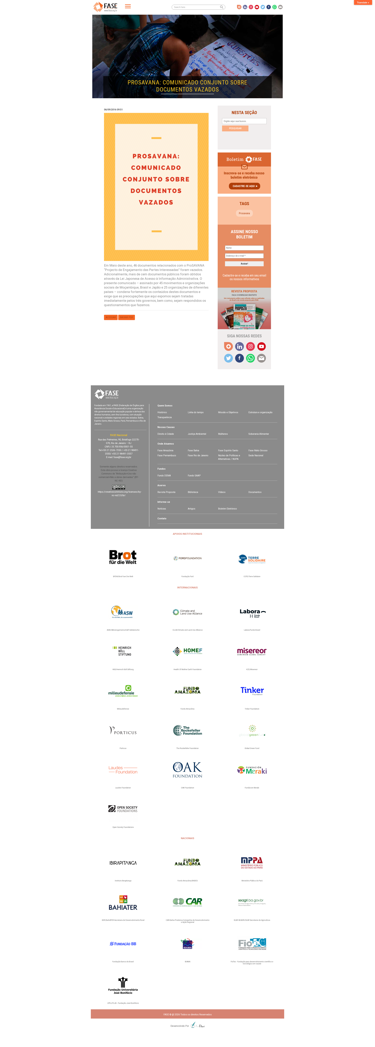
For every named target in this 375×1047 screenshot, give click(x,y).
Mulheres (223, 434)
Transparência (164, 417)
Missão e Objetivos (228, 412)
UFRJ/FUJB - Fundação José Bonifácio (123, 1003)
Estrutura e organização (260, 412)
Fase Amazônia (165, 450)
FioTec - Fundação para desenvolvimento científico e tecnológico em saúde (252, 963)
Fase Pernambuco (166, 455)
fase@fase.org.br (122, 457)
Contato (161, 518)
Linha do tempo (196, 412)
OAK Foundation (187, 788)
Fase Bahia (193, 450)
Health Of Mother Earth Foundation (188, 669)
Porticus (123, 748)
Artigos (191, 508)
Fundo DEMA (164, 475)
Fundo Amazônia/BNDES (188, 881)
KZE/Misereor (252, 669)
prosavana (244, 213)
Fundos (161, 468)
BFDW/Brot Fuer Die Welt (123, 576)
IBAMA (187, 962)
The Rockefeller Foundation (187, 748)
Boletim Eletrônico (227, 508)
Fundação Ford (187, 576)
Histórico (162, 412)
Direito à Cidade (165, 434)
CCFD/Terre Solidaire (252, 576)
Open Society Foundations (123, 827)
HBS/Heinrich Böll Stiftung (123, 669)
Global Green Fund (252, 748)
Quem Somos (164, 405)
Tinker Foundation (252, 709)
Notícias (161, 508)
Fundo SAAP (194, 475)
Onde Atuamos (165, 443)
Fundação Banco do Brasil (123, 962)
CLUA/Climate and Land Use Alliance (188, 630)
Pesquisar (235, 128)
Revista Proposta (166, 492)
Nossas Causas (166, 427)
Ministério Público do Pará (252, 881)
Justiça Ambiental (197, 434)
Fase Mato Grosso (257, 450)
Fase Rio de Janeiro (198, 455)
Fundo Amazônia (187, 709)
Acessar (111, 317)
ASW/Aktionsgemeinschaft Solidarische (123, 630)
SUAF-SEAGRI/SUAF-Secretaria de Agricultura (252, 920)
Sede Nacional (255, 455)
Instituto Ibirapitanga (123, 881)
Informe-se (163, 502)
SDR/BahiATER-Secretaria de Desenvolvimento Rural (123, 920)
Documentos (254, 492)
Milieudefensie (123, 709)
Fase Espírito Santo (228, 450)
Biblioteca (193, 492)
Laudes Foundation (123, 788)
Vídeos (221, 492)
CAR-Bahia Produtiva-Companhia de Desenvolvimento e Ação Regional (187, 921)
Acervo (161, 485)
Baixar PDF (126, 317)
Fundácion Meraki (252, 788)
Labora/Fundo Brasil (252, 630)
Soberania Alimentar (258, 434)
